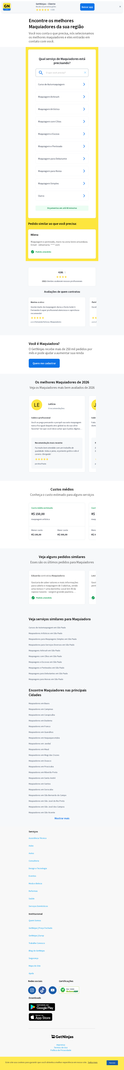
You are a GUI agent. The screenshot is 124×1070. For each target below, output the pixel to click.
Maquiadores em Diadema (40, 720)
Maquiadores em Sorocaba (41, 789)
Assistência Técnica (37, 838)
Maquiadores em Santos (40, 783)
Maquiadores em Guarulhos (41, 732)
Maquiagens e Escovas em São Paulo (45, 662)
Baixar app (87, 6)
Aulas (31, 845)
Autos (31, 853)
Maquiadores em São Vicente (42, 812)
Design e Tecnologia (38, 868)
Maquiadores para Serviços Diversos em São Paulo (51, 644)
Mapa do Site (35, 965)
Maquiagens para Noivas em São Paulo (46, 679)
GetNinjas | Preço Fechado (40, 928)
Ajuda (31, 973)
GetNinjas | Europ (36, 935)
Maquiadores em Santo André (42, 778)
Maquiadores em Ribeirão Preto (43, 772)
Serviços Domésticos (38, 906)
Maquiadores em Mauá (39, 749)
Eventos (32, 876)
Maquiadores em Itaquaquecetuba (44, 737)
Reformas (33, 891)
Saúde (31, 898)
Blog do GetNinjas (37, 950)
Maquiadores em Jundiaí (40, 743)
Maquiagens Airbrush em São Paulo (44, 650)
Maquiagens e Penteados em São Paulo (46, 667)
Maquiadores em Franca (39, 726)
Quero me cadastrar (44, 363)
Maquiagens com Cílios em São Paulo (45, 656)
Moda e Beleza (35, 883)
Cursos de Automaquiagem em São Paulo (47, 627)
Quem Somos (35, 920)
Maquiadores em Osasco (40, 760)
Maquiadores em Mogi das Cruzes (44, 755)
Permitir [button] (112, 1063)
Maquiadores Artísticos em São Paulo (45, 633)
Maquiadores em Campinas (41, 709)
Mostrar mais (62, 818)
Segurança (33, 958)
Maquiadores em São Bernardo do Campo (47, 795)
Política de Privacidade (61, 1050)
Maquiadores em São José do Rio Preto (47, 801)
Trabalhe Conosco (37, 943)
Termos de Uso (61, 1047)
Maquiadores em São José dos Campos (47, 806)
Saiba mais (93, 1062)
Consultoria (34, 860)
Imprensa (61, 1044)
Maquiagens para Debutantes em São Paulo (48, 673)
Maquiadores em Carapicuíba (42, 714)
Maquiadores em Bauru (39, 703)
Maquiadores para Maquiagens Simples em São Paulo (53, 639)
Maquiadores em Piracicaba (41, 766)
